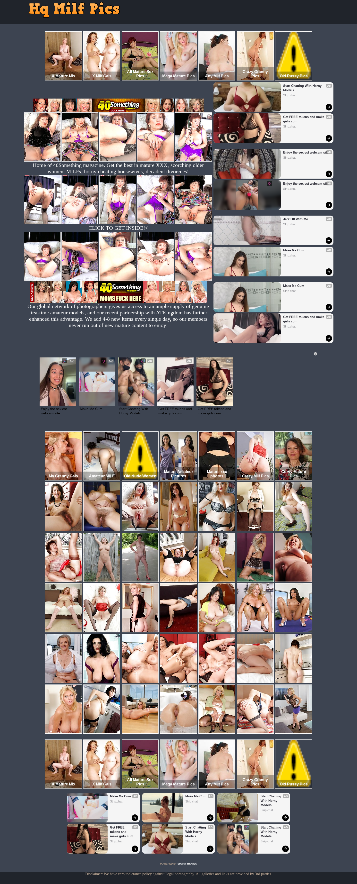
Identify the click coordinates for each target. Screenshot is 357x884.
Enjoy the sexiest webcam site (306, 152)
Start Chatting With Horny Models (303, 88)
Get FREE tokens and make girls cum (304, 119)
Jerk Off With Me (295, 219)
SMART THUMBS (187, 863)
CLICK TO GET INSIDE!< (118, 228)
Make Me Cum (293, 250)
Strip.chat (289, 95)
